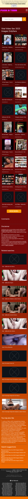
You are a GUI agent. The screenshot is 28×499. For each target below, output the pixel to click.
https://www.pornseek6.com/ (21, 487)
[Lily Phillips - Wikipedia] (21, 202)
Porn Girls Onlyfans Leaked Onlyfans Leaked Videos (13, 424)
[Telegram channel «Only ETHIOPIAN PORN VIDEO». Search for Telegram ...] (21, 114)
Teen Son (19, 438)
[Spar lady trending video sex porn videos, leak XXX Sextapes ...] (8, 202)
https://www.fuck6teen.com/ (21, 485)
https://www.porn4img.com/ (21, 494)
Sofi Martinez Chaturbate (15, 429)
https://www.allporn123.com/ (21, 489)
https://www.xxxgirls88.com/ (21, 483)
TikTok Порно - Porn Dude (8, 82)
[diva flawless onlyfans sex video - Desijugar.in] (21, 79)
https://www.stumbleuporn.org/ (21, 495)
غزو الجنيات (4, 421)
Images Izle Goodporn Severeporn (9, 441)
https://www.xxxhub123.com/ (7, 492)
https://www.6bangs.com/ (7, 485)
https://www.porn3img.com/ (21, 493)
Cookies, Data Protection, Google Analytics (15, 3)
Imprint (14, 470)
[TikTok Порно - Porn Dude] (8, 79)
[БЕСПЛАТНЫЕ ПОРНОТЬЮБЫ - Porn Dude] (8, 184)
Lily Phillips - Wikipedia (20, 204)
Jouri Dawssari (17, 428)
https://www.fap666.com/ (7, 487)
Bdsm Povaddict (5, 434)
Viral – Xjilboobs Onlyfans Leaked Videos (11, 298)
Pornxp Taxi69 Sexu (14, 434)
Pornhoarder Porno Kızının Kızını (8, 438)
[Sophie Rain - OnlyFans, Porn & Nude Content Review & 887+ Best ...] (8, 45)
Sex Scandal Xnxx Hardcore (12, 426)
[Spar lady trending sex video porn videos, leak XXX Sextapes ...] (8, 97)
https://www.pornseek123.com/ (21, 486)
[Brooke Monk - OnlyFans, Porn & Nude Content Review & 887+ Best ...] (8, 132)
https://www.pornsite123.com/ (7, 488)
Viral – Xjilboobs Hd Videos (8, 266)
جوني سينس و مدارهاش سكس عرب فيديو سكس (13, 436)
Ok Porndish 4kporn (13, 422)
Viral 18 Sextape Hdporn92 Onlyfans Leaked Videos (14, 411)
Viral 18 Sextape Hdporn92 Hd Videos (11, 395)
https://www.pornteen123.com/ (20, 488)
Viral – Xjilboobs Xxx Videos (8, 331)
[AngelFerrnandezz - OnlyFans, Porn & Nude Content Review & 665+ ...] (8, 167)
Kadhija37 (21, 433)
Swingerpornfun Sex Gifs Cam (19, 440)
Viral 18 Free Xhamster (7, 347)
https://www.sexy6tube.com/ (21, 484)
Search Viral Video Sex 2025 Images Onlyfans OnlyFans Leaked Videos (12, 458)
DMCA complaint (9, 245)
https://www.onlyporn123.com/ (20, 490)
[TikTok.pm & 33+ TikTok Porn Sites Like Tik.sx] (21, 184)
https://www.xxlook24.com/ (7, 495)
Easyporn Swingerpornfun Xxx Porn (10, 431)
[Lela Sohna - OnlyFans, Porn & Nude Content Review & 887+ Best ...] (8, 62)
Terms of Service (20, 470)
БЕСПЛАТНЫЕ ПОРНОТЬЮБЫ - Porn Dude (12, 187)
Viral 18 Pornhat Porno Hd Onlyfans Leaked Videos (13, 379)
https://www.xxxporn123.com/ (7, 493)
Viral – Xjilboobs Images (7, 282)
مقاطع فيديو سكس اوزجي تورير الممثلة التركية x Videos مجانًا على (13, 432)
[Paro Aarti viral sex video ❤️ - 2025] (21, 62)
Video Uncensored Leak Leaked (11, 427)
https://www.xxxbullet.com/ (7, 491)
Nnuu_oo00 (10, 421)
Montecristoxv (4, 430)
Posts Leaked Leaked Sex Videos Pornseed (13, 423)
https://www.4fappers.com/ (7, 483)
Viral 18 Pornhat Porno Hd (8, 363)
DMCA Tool (19, 471)
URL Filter (14, 471)
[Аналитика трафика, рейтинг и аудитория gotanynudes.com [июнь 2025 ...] (21, 45)
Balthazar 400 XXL (6, 117)
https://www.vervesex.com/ (7, 490)
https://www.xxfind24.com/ (7, 494)
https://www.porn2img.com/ (21, 492)
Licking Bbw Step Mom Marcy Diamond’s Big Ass (13, 442)
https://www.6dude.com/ (7, 486)
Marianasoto (19, 437)
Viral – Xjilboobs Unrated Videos (9, 315)
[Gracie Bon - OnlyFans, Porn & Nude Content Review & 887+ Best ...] (21, 132)
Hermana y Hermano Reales (12, 436)
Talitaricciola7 (12, 430)
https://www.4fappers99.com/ (7, 484)
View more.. (14, 211)
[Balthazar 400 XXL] (8, 114)
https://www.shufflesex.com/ (7, 489)
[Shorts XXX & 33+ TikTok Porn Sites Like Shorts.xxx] (21, 149)
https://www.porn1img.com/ (21, 491)
